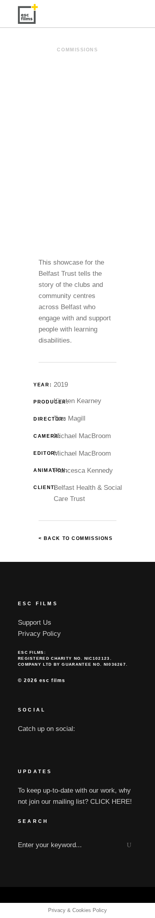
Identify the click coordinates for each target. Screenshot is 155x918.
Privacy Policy (39, 633)
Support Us (34, 622)
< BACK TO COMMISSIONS (76, 538)
